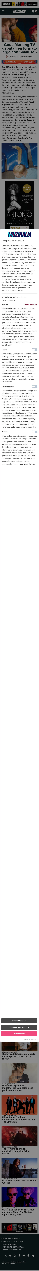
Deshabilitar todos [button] (19, 1021)
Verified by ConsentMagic (31, 1039)
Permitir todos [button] (19, 1034)
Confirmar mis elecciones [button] (19, 1027)
